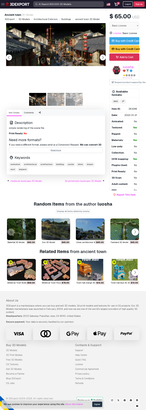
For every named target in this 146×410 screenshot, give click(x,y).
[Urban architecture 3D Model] (90, 229)
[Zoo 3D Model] (55, 229)
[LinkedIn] (137, 401)
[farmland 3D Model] (124, 229)
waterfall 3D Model (16, 242)
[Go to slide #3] (74, 99)
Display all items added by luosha (73, 211)
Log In (128, 4)
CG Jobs (10, 383)
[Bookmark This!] (31, 236)
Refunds (79, 383)
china (80, 164)
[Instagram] (112, 401)
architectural (30, 164)
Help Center (81, 355)
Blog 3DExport (13, 378)
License (79, 364)
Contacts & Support (88, 345)
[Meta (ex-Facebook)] (131, 401)
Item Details (14, 112)
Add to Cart (126, 57)
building (60, 164)
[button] (135, 232)
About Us (12, 300)
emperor (23, 169)
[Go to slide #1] (37, 99)
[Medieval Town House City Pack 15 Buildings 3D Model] (55, 269)
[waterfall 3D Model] (21, 229)
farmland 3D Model (119, 242)
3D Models (11, 350)
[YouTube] (137, 406)
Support (79, 350)
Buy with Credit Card (127, 40)
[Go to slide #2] (55, 99)
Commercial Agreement (87, 369)
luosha (128, 67)
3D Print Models (14, 355)
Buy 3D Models (16, 345)
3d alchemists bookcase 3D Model (83, 181)
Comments (29, 112)
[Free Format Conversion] (123, 101)
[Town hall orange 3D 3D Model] (90, 269)
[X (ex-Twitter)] (118, 401)
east (13, 169)
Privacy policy (82, 373)
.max (115, 101)
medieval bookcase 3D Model (26, 181)
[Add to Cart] (25, 236)
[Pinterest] (124, 401)
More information (74, 404)
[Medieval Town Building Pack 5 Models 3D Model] (21, 269)
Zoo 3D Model (48, 242)
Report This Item (126, 194)
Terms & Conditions (84, 378)
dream (90, 164)
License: (117, 33)
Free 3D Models (14, 359)
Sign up (139, 4)
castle (71, 164)
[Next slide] (103, 57)
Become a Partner (15, 373)
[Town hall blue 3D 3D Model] (124, 269)
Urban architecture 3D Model (89, 242)
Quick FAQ (80, 359)
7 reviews (127, 78)
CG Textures (12, 364)
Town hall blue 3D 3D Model (123, 282)
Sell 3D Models (14, 369)
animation (15, 164)
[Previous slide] (9, 57)
